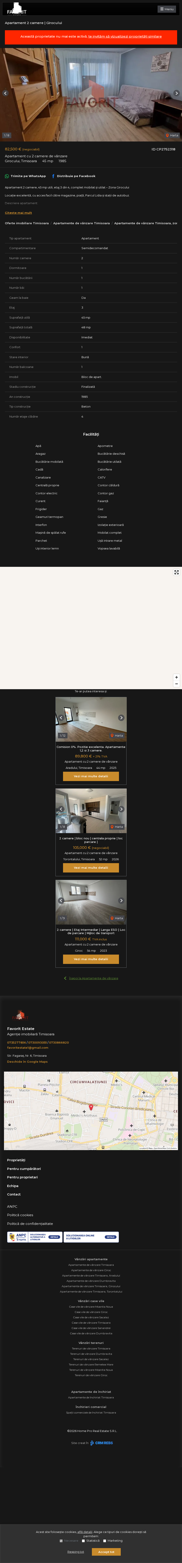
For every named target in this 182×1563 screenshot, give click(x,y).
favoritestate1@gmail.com (27, 1047)
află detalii (84, 1532)
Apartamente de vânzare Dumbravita (91, 1280)
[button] (5, 93)
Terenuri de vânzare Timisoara (91, 1348)
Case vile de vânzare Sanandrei (91, 1328)
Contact (14, 1194)
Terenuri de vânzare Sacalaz (91, 1359)
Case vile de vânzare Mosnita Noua (91, 1306)
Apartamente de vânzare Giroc (91, 1270)
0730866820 (59, 1042)
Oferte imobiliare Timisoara (27, 223)
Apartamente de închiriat (91, 1391)
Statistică (93, 1540)
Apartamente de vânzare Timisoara (81, 223)
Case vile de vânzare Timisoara (91, 1322)
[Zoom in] (176, 677)
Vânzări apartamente (91, 1259)
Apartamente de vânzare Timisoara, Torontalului (91, 1291)
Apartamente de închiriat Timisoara (91, 1397)
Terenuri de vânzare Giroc (91, 1375)
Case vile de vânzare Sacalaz (91, 1317)
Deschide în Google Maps (27, 1061)
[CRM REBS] (101, 1443)
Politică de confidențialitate (30, 1224)
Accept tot (106, 1552)
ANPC (12, 1206)
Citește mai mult (18, 212)
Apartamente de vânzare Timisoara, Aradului (91, 1275)
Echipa (12, 1186)
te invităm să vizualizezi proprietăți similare (125, 36)
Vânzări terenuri (91, 1343)
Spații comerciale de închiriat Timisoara (91, 1412)
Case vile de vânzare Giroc (91, 1312)
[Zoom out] (176, 684)
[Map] (91, 628)
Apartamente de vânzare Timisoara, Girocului (91, 1286)
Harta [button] (174, 135)
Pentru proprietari (22, 1177)
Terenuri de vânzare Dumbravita (91, 1353)
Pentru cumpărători (24, 1169)
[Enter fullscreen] (176, 572)
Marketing (115, 1540)
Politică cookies (20, 1215)
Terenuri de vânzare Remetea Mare (91, 1364)
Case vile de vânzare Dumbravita (91, 1333)
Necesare (71, 1540)
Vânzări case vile (91, 1301)
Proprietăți (16, 1160)
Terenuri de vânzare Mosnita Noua (91, 1369)
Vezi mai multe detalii (91, 776)
